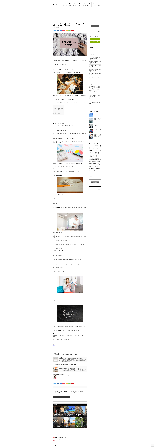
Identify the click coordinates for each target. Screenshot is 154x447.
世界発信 (93, 158)
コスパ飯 (91, 152)
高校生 (94, 170)
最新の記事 (62, 374)
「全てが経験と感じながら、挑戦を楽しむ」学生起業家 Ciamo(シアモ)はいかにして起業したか (94, 90)
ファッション (92, 155)
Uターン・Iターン (91, 145)
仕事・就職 (58, 27)
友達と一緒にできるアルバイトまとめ (94, 97)
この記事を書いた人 (56, 374)
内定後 (96, 158)
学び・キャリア (80, 5)
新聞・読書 (94, 165)
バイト (98, 153)
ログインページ (94, 5)
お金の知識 (70, 5)
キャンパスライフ (94, 150)
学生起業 (93, 161)
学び (91, 161)
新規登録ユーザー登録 (95, 41)
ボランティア (96, 155)
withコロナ (96, 145)
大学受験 (97, 159)
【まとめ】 (54, 112)
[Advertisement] (77, 12)
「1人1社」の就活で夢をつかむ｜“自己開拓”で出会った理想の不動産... (97, 124)
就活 (97, 161)
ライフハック (74, 5)
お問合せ (99, 5)
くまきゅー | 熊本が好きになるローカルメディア (61, 440)
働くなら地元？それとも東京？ (93, 104)
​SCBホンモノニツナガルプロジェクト (60, 437)
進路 (97, 168)
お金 (96, 147)
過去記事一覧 (95, 182)
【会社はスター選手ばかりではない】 (58, 108)
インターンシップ (94, 148)
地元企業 (94, 159)
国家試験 (91, 159)
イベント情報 (84, 5)
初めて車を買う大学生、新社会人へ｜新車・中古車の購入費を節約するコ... (97, 135)
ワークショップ (94, 156)
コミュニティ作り (97, 152)
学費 (95, 161)
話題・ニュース (65, 5)
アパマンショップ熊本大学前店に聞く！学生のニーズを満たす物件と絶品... (97, 130)
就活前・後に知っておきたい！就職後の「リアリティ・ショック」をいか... (97, 114)
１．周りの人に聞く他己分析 (57, 109)
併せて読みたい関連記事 (56, 113)
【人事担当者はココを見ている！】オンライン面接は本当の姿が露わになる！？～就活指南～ (71, 358)
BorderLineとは (89, 5)
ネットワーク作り (94, 153)
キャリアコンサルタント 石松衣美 (63, 375)
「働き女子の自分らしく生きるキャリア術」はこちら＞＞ (61, 345)
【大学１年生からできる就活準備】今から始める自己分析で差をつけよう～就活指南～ (70, 368)
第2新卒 (95, 168)
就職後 (92, 163)
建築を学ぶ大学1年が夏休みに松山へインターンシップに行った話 (97, 119)
